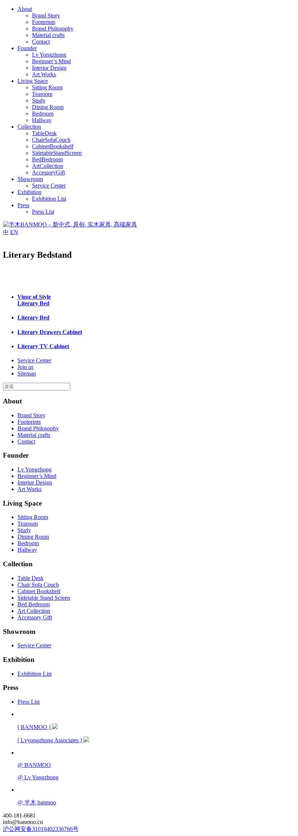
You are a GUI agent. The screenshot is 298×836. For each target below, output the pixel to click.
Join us (25, 367)
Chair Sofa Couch (38, 585)
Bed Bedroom (33, 604)
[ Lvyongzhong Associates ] (50, 740)
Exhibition (29, 192)
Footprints (43, 22)
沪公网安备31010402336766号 (40, 829)
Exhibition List (49, 199)
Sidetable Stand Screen (43, 598)
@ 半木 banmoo (36, 802)
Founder (27, 48)
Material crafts (48, 35)
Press (23, 205)
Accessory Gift (34, 617)
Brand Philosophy (52, 28)
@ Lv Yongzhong (38, 777)
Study (38, 100)
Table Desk (30, 578)
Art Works (44, 74)
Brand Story (46, 15)
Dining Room (48, 107)
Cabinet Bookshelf (38, 591)
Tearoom (42, 94)
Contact (41, 42)
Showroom (30, 179)
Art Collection (33, 611)
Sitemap (26, 373)
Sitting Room (47, 87)
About (24, 9)
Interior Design (49, 68)
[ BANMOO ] (34, 727)
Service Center (49, 185)
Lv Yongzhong (49, 55)
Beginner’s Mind (51, 61)
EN (14, 232)
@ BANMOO (34, 765)
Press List (43, 212)
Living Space (32, 81)
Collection (29, 127)
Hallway (42, 120)
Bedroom (42, 113)
